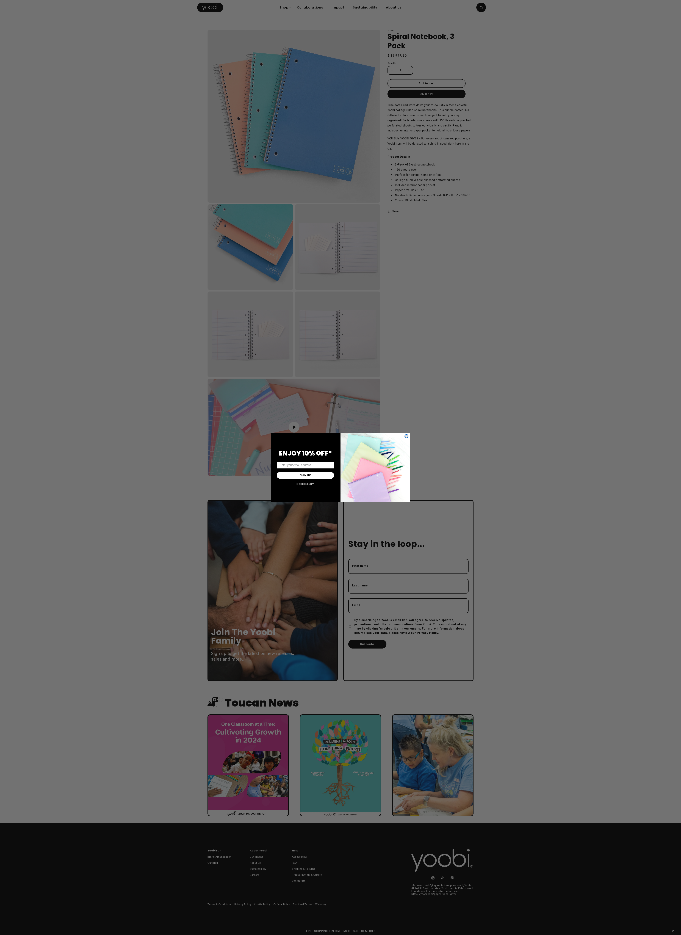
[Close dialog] (406, 436)
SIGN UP (305, 475)
